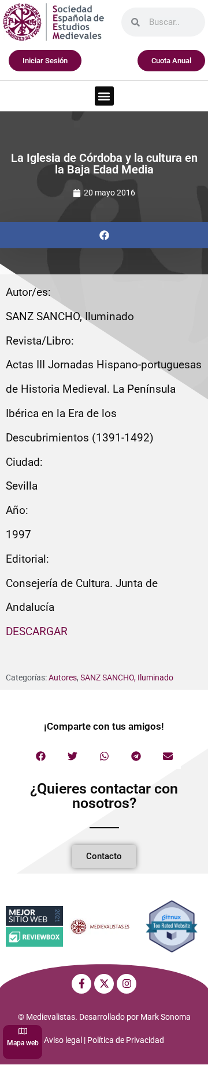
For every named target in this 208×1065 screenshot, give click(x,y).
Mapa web (23, 1043)
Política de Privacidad (125, 1040)
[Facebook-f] (81, 984)
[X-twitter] (104, 984)
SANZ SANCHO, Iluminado (126, 677)
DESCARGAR (37, 631)
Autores (63, 677)
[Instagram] (126, 984)
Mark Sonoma (165, 1016)
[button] (104, 96)
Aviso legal (63, 1040)
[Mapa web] (22, 1031)
